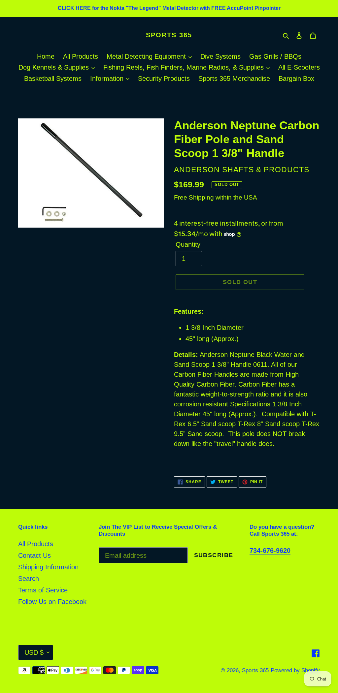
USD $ (34, 652)
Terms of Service (43, 590)
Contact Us (34, 555)
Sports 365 (169, 35)
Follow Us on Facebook (52, 601)
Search (28, 578)
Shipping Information (48, 567)
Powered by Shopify (295, 670)
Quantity (188, 244)
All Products (35, 544)
